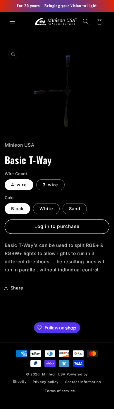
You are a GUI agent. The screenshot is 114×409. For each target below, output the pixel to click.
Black (17, 208)
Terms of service (60, 391)
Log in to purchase (57, 226)
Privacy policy (46, 382)
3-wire (50, 184)
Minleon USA (53, 374)
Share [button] (17, 288)
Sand (74, 208)
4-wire (19, 184)
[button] (12, 21)
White (46, 208)
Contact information (83, 382)
